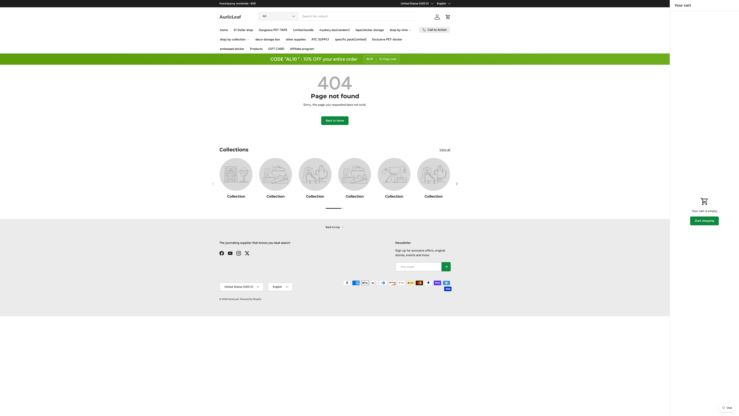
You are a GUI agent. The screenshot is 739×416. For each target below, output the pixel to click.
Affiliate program (302, 49)
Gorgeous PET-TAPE (273, 30)
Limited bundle (303, 30)
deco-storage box (267, 39)
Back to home (335, 120)
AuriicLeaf (233, 299)
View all (444, 150)
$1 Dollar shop (243, 30)
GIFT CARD (276, 49)
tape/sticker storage (369, 30)
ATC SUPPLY (320, 39)
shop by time (399, 30)
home (224, 30)
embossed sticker (232, 49)
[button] (448, 17)
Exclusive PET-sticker (387, 39)
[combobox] (337, 16)
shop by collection (233, 39)
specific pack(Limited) (350, 39)
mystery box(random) (334, 30)
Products (256, 49)
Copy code (389, 59)
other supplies (296, 39)
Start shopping (704, 220)
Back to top (333, 227)
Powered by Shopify (250, 299)
